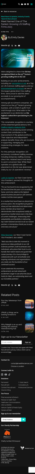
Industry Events (23, 16)
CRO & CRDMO (6, 405)
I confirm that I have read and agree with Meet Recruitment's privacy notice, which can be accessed (17, 350)
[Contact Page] (25, 4)
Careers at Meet (6, 410)
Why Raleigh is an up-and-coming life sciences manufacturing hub (11, 327)
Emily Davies (17, 37)
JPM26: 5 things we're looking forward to (9, 313)
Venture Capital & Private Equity (11, 407)
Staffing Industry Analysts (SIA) (13, 127)
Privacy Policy (12, 459)
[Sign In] (28, 4)
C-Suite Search (23, 382)
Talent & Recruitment (9, 19)
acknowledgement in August (12, 88)
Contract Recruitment (8, 387)
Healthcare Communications (10, 402)
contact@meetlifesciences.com (22, 363)
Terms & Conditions (6, 461)
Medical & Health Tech (8, 400)
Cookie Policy (4, 459)
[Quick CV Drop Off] (22, 4)
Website (27, 448)
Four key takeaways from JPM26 (11, 301)
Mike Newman (7, 235)
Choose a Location (17, 366)
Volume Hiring (6, 390)
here (9, 352)
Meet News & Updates (9, 16)
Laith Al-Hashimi (7, 178)
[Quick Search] (19, 4)
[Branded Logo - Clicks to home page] (3, 4)
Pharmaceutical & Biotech (9, 397)
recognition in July (19, 83)
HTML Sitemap (5, 462)
